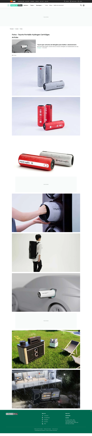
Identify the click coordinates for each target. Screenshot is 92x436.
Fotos (46, 5)
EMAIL (81, 1)
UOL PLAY (42, 1)
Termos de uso (55, 428)
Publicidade (67, 415)
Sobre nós (67, 413)
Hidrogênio (39, 47)
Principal (11, 28)
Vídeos (50, 5)
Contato (67, 417)
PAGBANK (32, 1)
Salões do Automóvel (59, 5)
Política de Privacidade (38, 428)
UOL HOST (27, 1)
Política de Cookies (47, 428)
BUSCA (67, 1)
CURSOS (37, 1)
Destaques (39, 5)
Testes (32, 5)
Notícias (26, 5)
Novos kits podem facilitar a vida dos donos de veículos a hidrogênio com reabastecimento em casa (57, 46)
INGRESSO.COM (21, 1)
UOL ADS (46, 1)
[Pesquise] (81, 5)
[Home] (16, 5)
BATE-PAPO (74, 1)
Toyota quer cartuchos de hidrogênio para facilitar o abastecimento (56, 44)
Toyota (16, 28)
